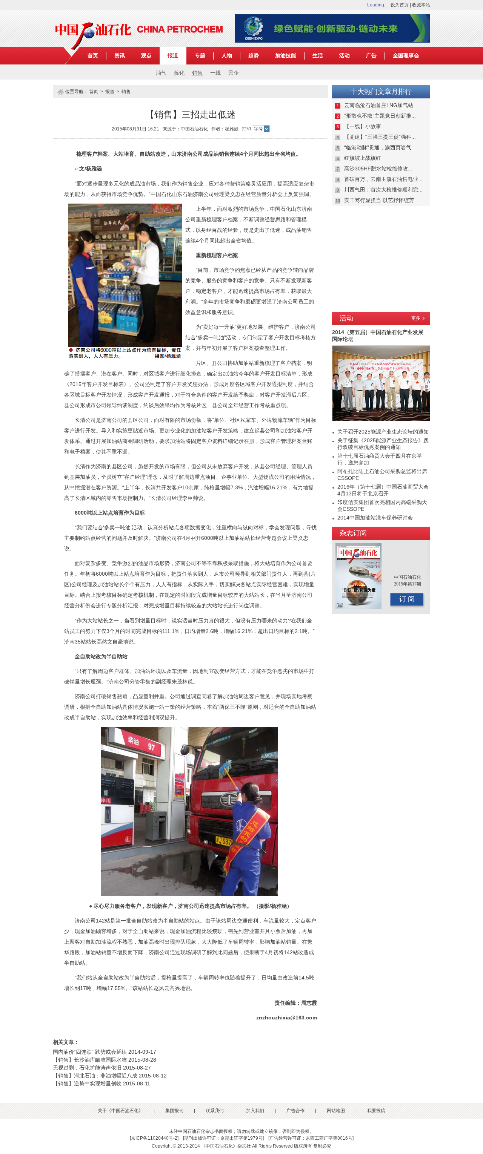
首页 (93, 55)
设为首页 (400, 5)
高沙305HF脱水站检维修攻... (378, 169)
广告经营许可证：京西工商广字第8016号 (310, 1138)
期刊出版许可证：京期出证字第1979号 (223, 1138)
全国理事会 (406, 55)
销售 (197, 73)
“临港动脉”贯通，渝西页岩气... (380, 147)
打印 (246, 129)
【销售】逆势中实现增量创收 (87, 1083)
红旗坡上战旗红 (362, 158)
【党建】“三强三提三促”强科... (380, 137)
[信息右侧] (381, 305)
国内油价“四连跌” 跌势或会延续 (90, 1052)
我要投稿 (376, 1110)
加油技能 (285, 55)
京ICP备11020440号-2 (154, 1138)
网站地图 (336, 1110)
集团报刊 (174, 1110)
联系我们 (215, 1110)
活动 (344, 55)
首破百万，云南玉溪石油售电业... (383, 179)
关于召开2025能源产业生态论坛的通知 (383, 432)
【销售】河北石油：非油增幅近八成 (95, 1076)
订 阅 (407, 599)
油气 (161, 73)
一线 (215, 73)
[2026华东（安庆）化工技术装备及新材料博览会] (332, 41)
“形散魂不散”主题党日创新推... (380, 116)
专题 (200, 55)
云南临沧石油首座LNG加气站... (381, 105)
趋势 (253, 55)
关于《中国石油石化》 (120, 1110)
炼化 (179, 73)
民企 (233, 73)
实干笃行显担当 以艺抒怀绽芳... (381, 200)
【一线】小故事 (362, 126)
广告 (371, 55)
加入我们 (255, 1110)
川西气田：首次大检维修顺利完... (383, 190)
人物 (227, 55)
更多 (415, 318)
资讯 (119, 55)
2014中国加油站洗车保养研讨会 (375, 518)
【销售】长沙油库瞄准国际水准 (90, 1060)
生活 (317, 55)
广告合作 (295, 1110)
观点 (146, 55)
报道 (173, 55)
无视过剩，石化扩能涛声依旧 (87, 1068)
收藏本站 (421, 5)
